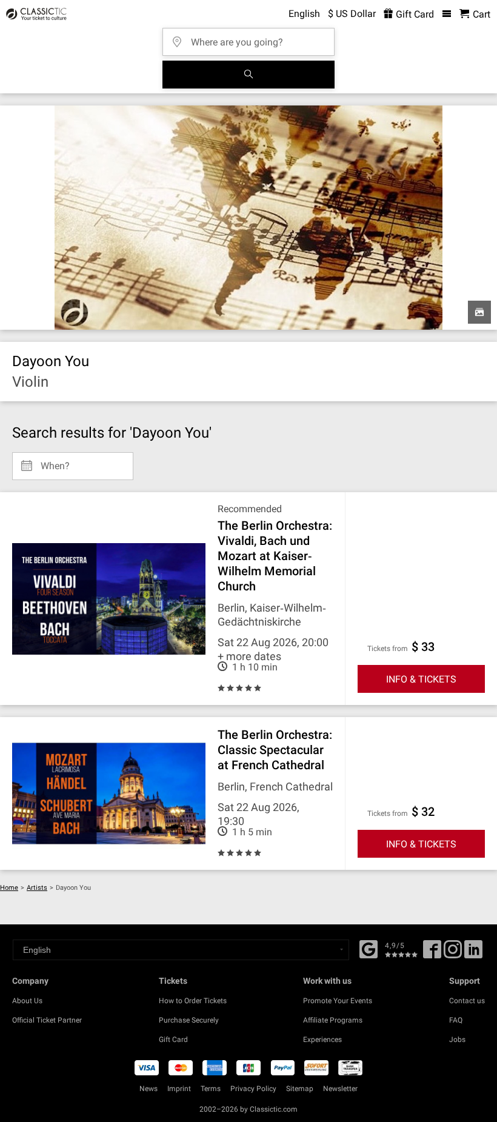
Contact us (467, 1001)
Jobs (457, 1039)
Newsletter (340, 1088)
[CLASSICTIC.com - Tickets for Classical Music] (34, 14)
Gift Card (413, 14)
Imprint (179, 1088)
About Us (27, 1001)
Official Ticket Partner (47, 1020)
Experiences (322, 1039)
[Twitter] (453, 953)
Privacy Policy (253, 1088)
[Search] (248, 74)
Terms (211, 1088)
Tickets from (387, 648)
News (148, 1088)
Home (9, 888)
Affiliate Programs (332, 1020)
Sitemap (299, 1088)
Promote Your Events (337, 1001)
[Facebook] (368, 948)
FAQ (455, 1020)
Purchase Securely (189, 1020)
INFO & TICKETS (421, 679)
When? (55, 461)
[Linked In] (473, 953)
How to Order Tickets (193, 1001)
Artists (37, 888)
